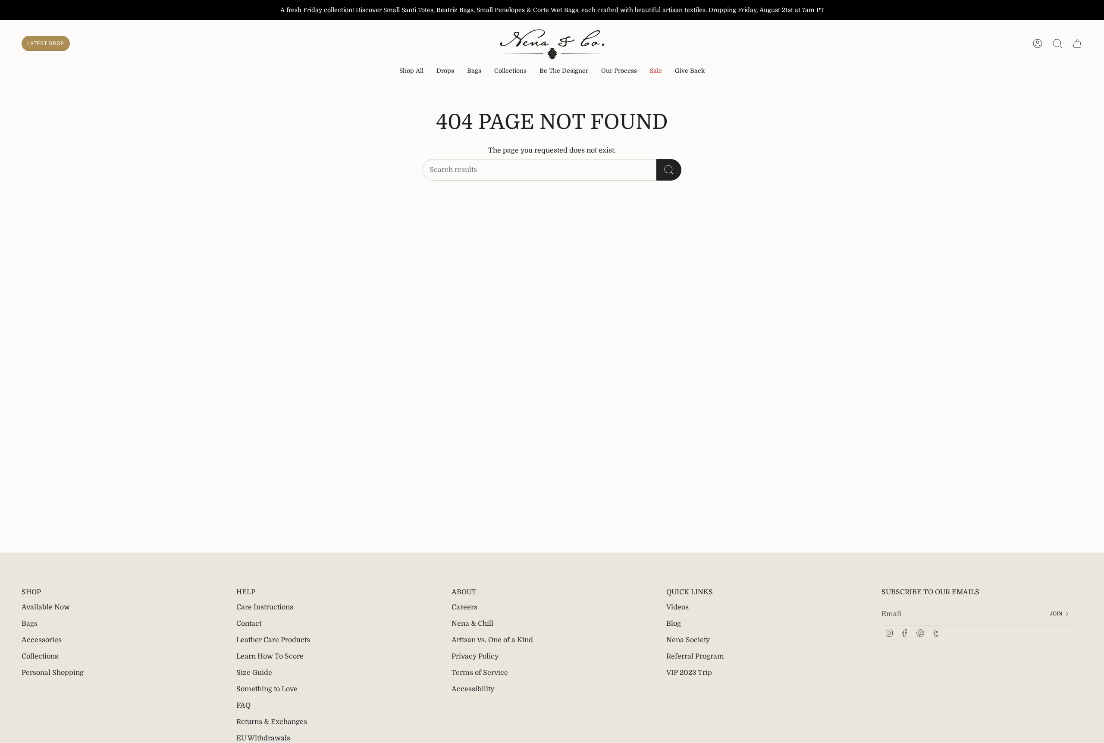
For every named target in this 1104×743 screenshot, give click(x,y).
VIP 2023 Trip (689, 673)
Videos (677, 607)
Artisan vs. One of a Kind (492, 640)
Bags (30, 623)
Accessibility (473, 689)
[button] (445, 71)
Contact (248, 623)
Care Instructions (264, 607)
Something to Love (267, 689)
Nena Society (688, 640)
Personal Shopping (53, 673)
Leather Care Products (273, 640)
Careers (464, 607)
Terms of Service (480, 673)
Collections (40, 656)
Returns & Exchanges (271, 722)
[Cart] (1077, 43)
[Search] (668, 170)
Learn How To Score (270, 656)
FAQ (243, 705)
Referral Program (695, 656)
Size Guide (254, 673)
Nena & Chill (472, 623)
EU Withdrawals (263, 738)
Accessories (42, 640)
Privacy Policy (475, 656)
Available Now (46, 607)
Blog (673, 623)
